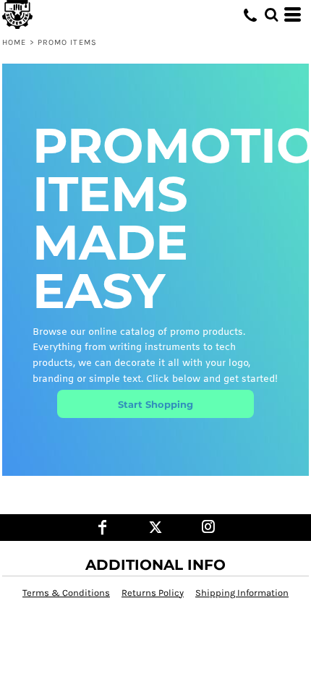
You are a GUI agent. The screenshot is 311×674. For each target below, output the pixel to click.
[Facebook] (103, 527)
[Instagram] (209, 527)
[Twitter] (156, 527)
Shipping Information (242, 592)
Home (14, 42)
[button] (271, 14)
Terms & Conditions (66, 592)
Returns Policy (153, 592)
